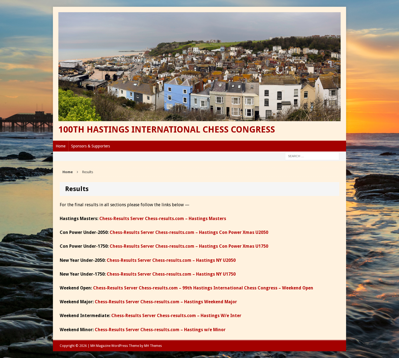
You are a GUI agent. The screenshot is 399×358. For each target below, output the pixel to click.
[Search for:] (312, 156)
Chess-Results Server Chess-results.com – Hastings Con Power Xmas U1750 (189, 246)
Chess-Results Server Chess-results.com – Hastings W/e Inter (176, 315)
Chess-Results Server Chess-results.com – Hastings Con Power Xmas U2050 (189, 232)
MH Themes (153, 346)
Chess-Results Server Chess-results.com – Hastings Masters (162, 218)
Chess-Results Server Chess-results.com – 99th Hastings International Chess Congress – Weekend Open (203, 288)
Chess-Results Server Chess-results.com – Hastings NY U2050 (171, 260)
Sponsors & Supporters (90, 146)
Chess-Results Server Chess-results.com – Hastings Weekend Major (166, 301)
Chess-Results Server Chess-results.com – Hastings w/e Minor (160, 329)
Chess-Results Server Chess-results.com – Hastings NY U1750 (171, 274)
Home (60, 146)
